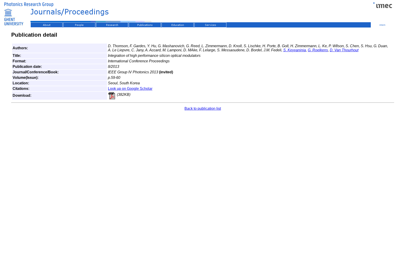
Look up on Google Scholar (130, 89)
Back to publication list (202, 108)
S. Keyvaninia (294, 50)
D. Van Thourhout (344, 50)
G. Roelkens (318, 50)
